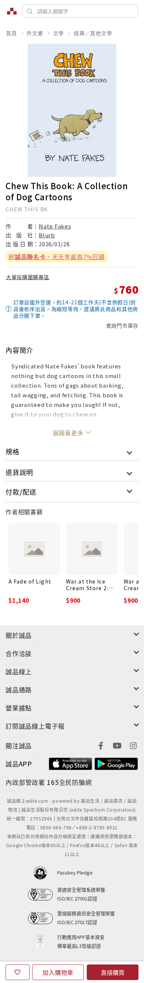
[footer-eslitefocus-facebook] (101, 745)
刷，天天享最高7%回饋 (56, 256)
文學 (58, 33)
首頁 (11, 33)
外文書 (35, 33)
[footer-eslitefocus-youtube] (117, 745)
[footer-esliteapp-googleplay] (116, 763)
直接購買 (112, 972)
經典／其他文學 (93, 33)
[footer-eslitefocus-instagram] (133, 745)
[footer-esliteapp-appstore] (70, 763)
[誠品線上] (12, 11)
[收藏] (18, 972)
